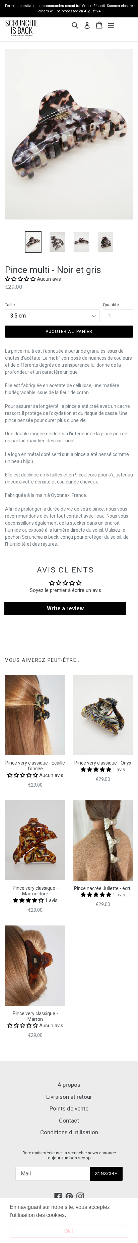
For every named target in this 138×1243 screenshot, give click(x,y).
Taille (10, 304)
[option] (33, 242)
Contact (69, 1120)
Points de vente (69, 1108)
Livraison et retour (69, 1096)
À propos (69, 1084)
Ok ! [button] (69, 1231)
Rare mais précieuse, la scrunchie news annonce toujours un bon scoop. (69, 1155)
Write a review (65, 608)
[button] (68, 1216)
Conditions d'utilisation (69, 1132)
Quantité (111, 304)
